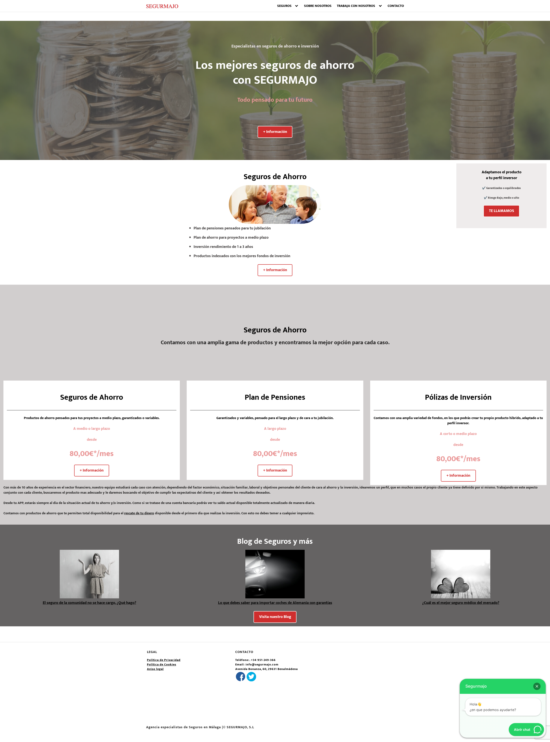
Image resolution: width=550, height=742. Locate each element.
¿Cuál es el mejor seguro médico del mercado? (460, 603)
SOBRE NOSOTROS (318, 6)
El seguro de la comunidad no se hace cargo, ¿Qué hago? (89, 603)
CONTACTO (396, 6)
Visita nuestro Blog (275, 617)
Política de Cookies (161, 664)
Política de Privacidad (163, 660)
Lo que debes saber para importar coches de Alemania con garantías (275, 603)
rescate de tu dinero (139, 513)
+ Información (275, 132)
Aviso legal (155, 669)
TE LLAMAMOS (501, 211)
